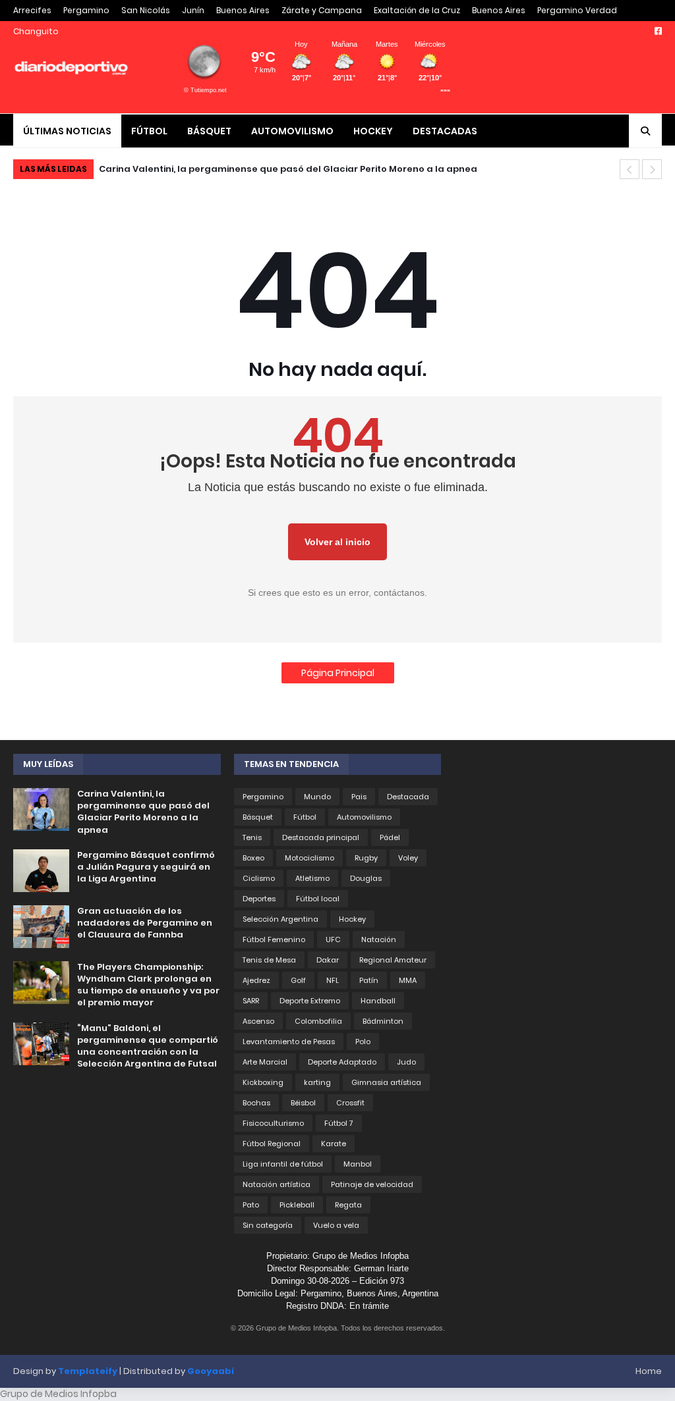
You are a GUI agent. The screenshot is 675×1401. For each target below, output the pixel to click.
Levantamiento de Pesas (289, 1041)
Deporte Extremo (309, 1000)
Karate (333, 1143)
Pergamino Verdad (577, 10)
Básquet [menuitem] (209, 131)
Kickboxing (263, 1082)
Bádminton (383, 1021)
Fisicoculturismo (273, 1123)
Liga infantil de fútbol (283, 1164)
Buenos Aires (243, 10)
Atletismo (312, 878)
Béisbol (303, 1102)
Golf (298, 980)
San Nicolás (145, 10)
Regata (348, 1205)
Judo (406, 1062)
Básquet (258, 817)
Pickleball (296, 1205)
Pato (251, 1205)
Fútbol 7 (338, 1123)
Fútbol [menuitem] (149, 131)
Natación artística (276, 1184)
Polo (362, 1041)
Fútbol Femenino (274, 939)
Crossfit (350, 1102)
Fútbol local (317, 898)
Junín (193, 10)
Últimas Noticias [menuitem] (67, 131)
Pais (359, 796)
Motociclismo (309, 858)
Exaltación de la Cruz (417, 10)
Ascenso (258, 1021)
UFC (333, 939)
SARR (251, 1000)
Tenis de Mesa (269, 960)
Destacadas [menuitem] (445, 131)
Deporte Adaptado (342, 1062)
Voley (408, 858)
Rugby (366, 858)
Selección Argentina (280, 919)
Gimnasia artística (386, 1082)
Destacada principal (320, 837)
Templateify (87, 1371)
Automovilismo (364, 817)
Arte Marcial (265, 1062)
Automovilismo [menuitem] (292, 131)
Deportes (259, 898)
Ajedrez (256, 980)
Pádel (390, 837)
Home (648, 1371)
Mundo (317, 796)
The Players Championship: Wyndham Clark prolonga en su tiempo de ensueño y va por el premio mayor (148, 985)
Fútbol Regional (272, 1143)
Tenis (252, 837)
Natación (378, 939)
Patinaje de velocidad (372, 1184)
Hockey (352, 919)
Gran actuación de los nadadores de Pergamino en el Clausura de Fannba (144, 923)
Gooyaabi (210, 1371)
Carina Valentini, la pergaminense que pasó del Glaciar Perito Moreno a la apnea (143, 812)
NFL (332, 980)
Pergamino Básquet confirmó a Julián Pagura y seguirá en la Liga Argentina (290, 169)
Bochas (256, 1102)
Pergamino (86, 10)
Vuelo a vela (336, 1225)
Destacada (408, 796)
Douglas (366, 878)
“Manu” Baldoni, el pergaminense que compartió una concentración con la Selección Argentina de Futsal (147, 1046)
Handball (378, 1000)
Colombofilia (318, 1021)
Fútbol (304, 817)
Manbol (357, 1164)
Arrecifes (32, 10)
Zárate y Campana (321, 10)
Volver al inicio (337, 542)
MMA (408, 980)
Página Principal (337, 672)
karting (317, 1082)
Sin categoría (268, 1225)
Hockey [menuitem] (373, 131)
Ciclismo (259, 878)
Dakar (327, 960)
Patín (368, 980)
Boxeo (253, 858)
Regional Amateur (392, 960)
